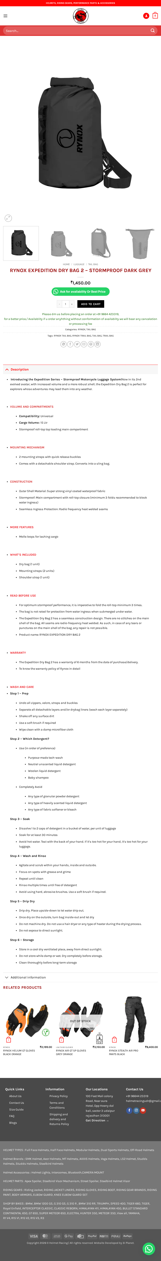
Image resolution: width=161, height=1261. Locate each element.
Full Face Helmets (37, 1150)
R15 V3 (34, 1218)
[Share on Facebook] (70, 344)
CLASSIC (47, 1208)
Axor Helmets (52, 1159)
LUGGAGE (79, 264)
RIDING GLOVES (86, 1190)
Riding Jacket (33, 1190)
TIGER (145, 1203)
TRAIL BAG (108, 335)
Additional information (28, 977)
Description (20, 369)
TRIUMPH (103, 1203)
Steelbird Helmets (51, 1163)
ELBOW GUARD (43, 1195)
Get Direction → (97, 1120)
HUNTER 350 (88, 1213)
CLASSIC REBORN (66, 1208)
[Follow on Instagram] (136, 1110)
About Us (15, 1096)
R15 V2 (25, 1218)
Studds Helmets (27, 1163)
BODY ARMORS (22, 1195)
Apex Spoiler (33, 1181)
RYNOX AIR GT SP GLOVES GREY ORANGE (71, 1052)
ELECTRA (73, 1213)
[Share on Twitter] (77, 344)
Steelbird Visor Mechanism (61, 1181)
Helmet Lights (40, 1172)
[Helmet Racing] (80, 16)
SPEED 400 (118, 1203)
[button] (5, 16)
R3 (42, 1218)
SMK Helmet (33, 1159)
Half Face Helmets (62, 1150)
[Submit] (153, 30)
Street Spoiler (89, 1181)
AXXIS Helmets (89, 1159)
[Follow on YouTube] (143, 1110)
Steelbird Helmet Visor (115, 1181)
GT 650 (33, 1213)
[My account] (146, 16)
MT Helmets (70, 1159)
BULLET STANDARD (135, 1208)
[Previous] (11, 134)
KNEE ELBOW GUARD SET (70, 1195)
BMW (29, 1203)
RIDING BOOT (106, 1190)
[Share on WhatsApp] (63, 344)
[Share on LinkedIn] (97, 344)
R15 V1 (15, 1218)
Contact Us (16, 1103)
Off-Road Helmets (142, 1150)
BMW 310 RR (87, 1203)
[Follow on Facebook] (129, 1110)
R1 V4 (6, 1218)
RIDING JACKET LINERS (59, 1190)
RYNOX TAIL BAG (62, 335)
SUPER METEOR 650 (52, 1213)
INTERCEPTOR (31, 1208)
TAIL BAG (93, 264)
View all (122, 1213)
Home (66, 264)
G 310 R (72, 1203)
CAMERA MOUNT (93, 1172)
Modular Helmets (88, 1150)
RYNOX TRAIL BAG (81, 335)
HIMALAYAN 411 (89, 1208)
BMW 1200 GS (43, 1203)
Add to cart (91, 304)
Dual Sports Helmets (115, 1150)
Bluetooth (75, 1172)
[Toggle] (6, 369)
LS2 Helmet (128, 1159)
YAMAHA (133, 1213)
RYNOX (81, 329)
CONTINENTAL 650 (15, 1213)
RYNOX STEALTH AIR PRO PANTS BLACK (123, 1052)
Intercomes (59, 1172)
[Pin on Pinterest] (91, 344)
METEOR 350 (107, 1213)
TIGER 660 (133, 1203)
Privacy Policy (58, 1096)
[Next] (149, 134)
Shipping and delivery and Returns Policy (59, 1119)
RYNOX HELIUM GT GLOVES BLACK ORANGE (19, 1052)
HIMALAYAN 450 (110, 1208)
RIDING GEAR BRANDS (131, 1190)
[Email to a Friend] (84, 344)
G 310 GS (60, 1203)
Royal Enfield (12, 1208)
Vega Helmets (110, 1159)
